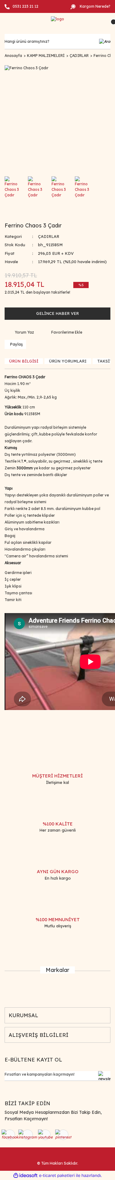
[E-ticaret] (57, 1175)
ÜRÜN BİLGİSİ (23, 361)
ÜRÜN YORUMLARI (67, 361)
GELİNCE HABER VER (57, 313)
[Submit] (104, 1076)
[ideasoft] (25, 1175)
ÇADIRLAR (48, 236)
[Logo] (57, 19)
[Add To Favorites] (62, 332)
